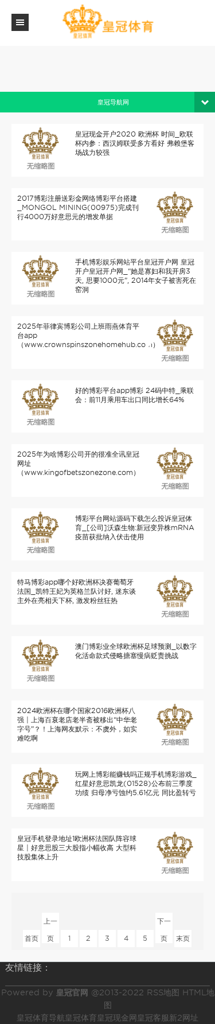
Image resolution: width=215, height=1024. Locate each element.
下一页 (164, 923)
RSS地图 (163, 992)
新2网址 (183, 1017)
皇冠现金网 (117, 1017)
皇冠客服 (153, 1017)
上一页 (50, 923)
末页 (183, 938)
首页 (31, 938)
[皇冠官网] (108, 22)
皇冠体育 (81, 1017)
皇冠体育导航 (41, 1017)
